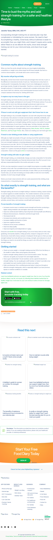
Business (42, 7)
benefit (11, 231)
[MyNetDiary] (11, 3)
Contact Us (43, 502)
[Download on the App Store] (17, 298)
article (23, 151)
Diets (23, 7)
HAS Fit (42, 128)
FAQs (41, 505)
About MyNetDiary (45, 488)
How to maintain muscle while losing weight (39, 356)
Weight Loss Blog (19, 490)
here (50, 130)
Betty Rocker (35, 128)
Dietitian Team (19, 495)
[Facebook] (1, 527)
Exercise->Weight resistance (8, 311)
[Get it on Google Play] (8, 298)
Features (17, 7)
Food (35, 7)
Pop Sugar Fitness (15, 130)
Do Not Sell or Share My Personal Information (36, 536)
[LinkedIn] (5, 527)
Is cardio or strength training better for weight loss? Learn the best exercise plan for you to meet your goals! (39, 414)
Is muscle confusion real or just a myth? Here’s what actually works (13, 357)
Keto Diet (4, 497)
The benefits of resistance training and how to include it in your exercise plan (13, 413)
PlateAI (42, 491)
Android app (5, 491)
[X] (11, 527)
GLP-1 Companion (7, 494)
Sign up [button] (37, 4)
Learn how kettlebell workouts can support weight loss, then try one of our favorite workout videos (39, 385)
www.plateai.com (20, 302)
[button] (6, 514)
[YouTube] (15, 527)
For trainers (30, 497)
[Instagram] (8, 527)
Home (10, 7)
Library (30, 7)
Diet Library (18, 493)
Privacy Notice (9, 536)
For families (30, 505)
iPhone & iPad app (7, 488)
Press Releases (44, 497)
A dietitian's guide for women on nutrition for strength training (12, 384)
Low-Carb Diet (6, 499)
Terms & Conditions (18, 536)
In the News (43, 494)
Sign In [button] (47, 4)
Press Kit (42, 499)
